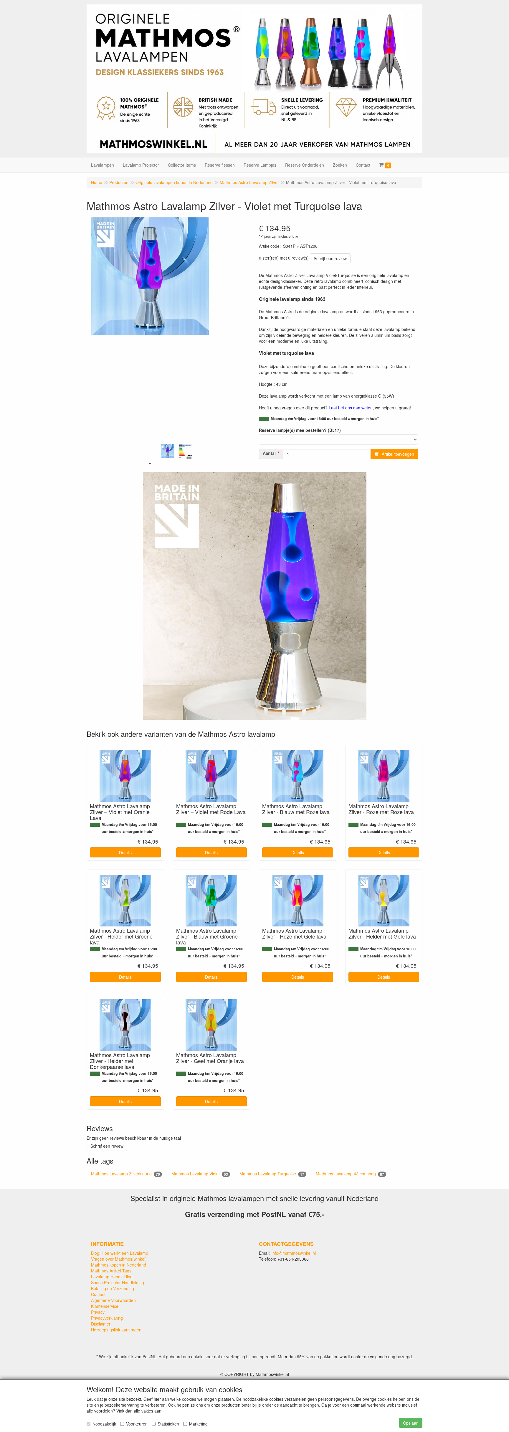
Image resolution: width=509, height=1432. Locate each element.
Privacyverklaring (107, 1318)
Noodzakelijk (104, 1424)
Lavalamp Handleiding (112, 1277)
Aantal (269, 453)
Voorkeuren (137, 1424)
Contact (98, 1294)
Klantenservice (104, 1306)
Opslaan (411, 1423)
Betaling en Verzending (112, 1288)
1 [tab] (150, 463)
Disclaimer (100, 1324)
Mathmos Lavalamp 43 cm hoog (350, 1174)
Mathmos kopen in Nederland (118, 1265)
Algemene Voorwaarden (113, 1300)
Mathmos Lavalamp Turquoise (271, 1174)
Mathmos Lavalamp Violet (199, 1174)
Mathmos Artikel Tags (111, 1271)
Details (125, 852)
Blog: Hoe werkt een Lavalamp (119, 1253)
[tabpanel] (167, 451)
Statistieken (168, 1424)
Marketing (198, 1424)
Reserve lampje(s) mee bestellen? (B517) (300, 430)
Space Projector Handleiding (117, 1282)
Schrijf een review (330, 258)
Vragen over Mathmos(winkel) (119, 1259)
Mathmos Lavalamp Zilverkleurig (125, 1174)
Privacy (98, 1312)
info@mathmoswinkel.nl (294, 1253)
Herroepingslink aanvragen (116, 1330)
